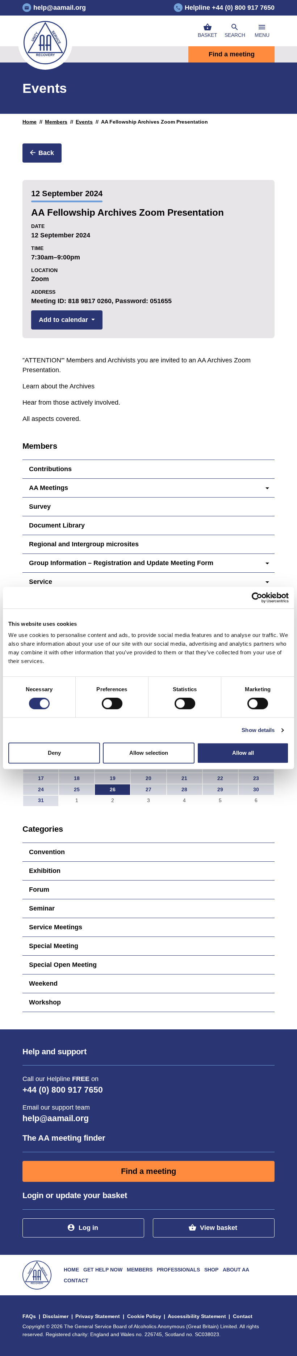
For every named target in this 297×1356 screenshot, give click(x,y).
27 (148, 789)
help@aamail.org (55, 1118)
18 (77, 778)
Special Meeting (53, 946)
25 (77, 789)
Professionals (178, 1270)
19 (113, 778)
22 (220, 778)
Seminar (42, 908)
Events (84, 122)
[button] (234, 31)
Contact (76, 1280)
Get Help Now (102, 1270)
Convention (47, 852)
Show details (258, 730)
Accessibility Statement (197, 1316)
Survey (40, 506)
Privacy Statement (97, 1316)
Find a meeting (232, 54)
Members (56, 122)
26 (113, 789)
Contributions (50, 469)
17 (41, 778)
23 (256, 778)
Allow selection (148, 753)
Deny (54, 753)
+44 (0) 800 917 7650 (62, 1089)
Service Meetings (55, 927)
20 (148, 778)
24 (41, 789)
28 (184, 789)
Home (29, 122)
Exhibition (44, 870)
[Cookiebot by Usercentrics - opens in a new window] (257, 597)
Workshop (45, 1002)
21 (184, 778)
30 (256, 789)
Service (40, 581)
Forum (39, 889)
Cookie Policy (144, 1316)
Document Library (57, 525)
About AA (236, 1270)
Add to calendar (63, 319)
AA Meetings (48, 487)
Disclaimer (55, 1316)
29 (220, 789)
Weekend (43, 983)
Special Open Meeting (63, 964)
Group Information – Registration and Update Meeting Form (121, 563)
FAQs (29, 1316)
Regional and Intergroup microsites (84, 544)
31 (41, 800)
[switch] (112, 703)
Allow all (243, 753)
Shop (211, 1270)
